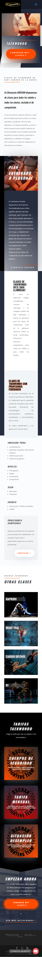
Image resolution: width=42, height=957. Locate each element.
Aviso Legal (28, 934)
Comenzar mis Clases (20, 54)
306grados (32, 954)
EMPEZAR (23, 553)
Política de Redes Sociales (26, 936)
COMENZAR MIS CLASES (21, 903)
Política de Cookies (13, 935)
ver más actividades (20, 920)
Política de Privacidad (12, 934)
